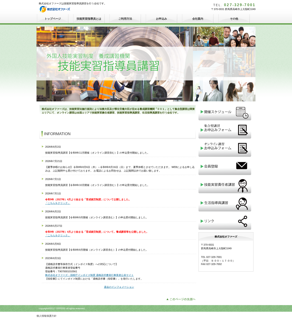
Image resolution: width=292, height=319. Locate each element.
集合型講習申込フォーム (225, 130)
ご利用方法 (125, 18)
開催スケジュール (225, 112)
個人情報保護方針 (46, 315)
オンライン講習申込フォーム (225, 148)
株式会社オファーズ (73, 9)
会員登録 (225, 166)
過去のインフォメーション (119, 287)
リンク (225, 221)
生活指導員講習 (225, 203)
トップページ (52, 18)
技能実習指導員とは (89, 18)
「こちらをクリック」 (57, 203)
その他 (234, 18)
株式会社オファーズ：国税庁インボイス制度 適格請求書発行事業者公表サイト (89, 275)
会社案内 (197, 18)
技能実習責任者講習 (225, 184)
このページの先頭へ (182, 299)
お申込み (161, 18)
